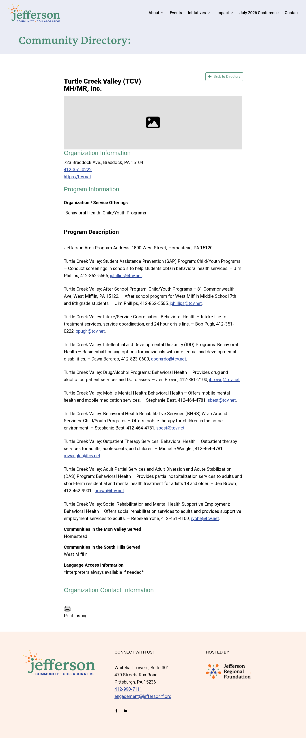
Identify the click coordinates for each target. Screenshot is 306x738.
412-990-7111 (128, 689)
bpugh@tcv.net (90, 331)
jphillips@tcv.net (126, 275)
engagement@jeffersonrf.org (142, 696)
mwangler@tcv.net (82, 455)
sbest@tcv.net (222, 400)
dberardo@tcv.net (168, 359)
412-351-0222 (78, 169)
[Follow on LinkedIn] (125, 710)
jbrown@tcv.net (224, 379)
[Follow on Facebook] (116, 710)
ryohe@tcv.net (205, 518)
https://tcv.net (77, 176)
